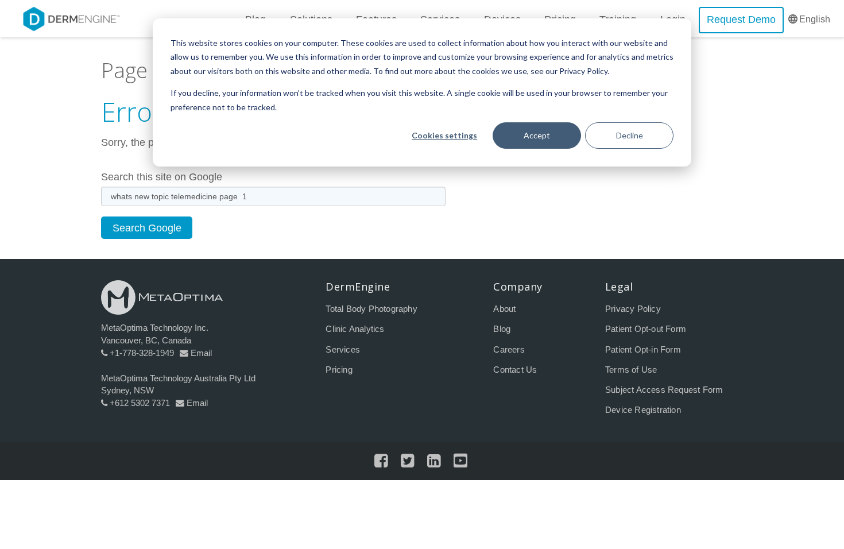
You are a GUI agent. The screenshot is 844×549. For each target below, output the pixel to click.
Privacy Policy (633, 309)
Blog (501, 329)
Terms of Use (631, 369)
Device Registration (643, 410)
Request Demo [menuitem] (741, 19)
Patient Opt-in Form (643, 349)
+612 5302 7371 (140, 403)
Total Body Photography (371, 309)
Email (201, 353)
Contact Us (515, 369)
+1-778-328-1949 (142, 353)
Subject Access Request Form (664, 390)
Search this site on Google (161, 177)
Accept (537, 135)
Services (343, 349)
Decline (629, 135)
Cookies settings (444, 135)
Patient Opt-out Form (645, 329)
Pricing (339, 369)
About (504, 309)
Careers (508, 349)
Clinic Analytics (355, 329)
